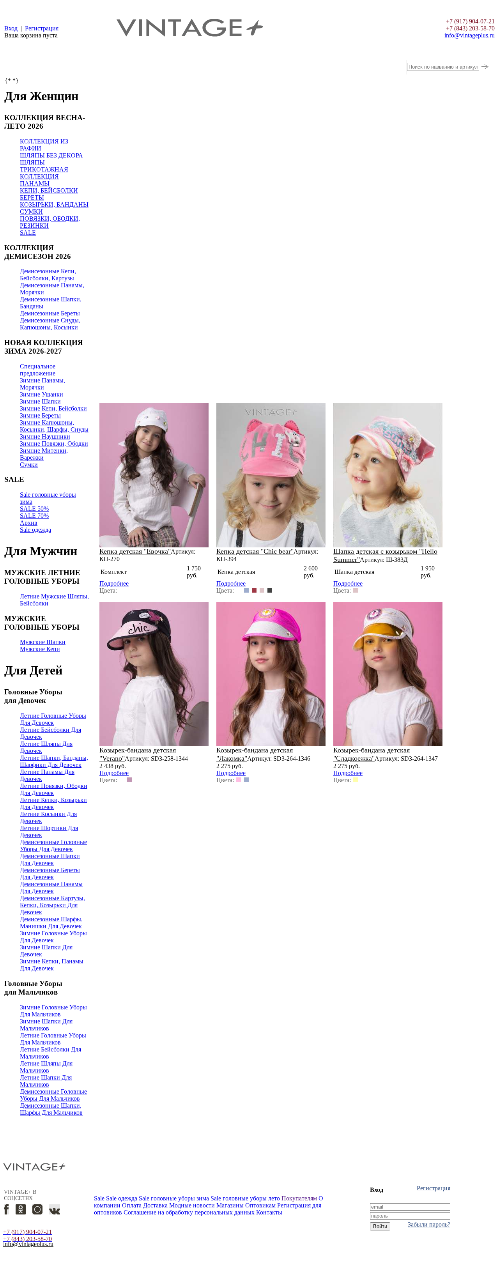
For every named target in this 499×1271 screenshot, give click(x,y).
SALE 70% (34, 515)
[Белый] (121, 590)
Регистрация (433, 1188)
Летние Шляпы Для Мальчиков (46, 1067)
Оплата (132, 1205)
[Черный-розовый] (129, 779)
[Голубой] (246, 590)
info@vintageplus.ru (28, 1244)
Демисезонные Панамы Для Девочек (51, 887)
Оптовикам (260, 1205)
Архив (28, 522)
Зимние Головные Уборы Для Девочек (53, 937)
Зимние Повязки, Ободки (54, 443)
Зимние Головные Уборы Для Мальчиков (53, 1011)
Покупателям (299, 1198)
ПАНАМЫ (35, 183)
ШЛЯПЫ (32, 162)
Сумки (29, 464)
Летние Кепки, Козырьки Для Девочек (53, 803)
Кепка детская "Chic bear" (255, 551)
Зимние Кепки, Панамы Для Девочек (51, 965)
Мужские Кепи (40, 649)
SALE (28, 232)
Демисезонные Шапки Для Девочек (50, 859)
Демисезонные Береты (50, 313)
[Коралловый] (254, 590)
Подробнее (114, 583)
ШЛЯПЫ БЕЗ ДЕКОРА (51, 155)
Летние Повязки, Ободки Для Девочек (53, 789)
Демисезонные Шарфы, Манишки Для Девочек (51, 922)
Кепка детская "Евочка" (135, 551)
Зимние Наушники (45, 436)
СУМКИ (31, 211)
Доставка (155, 1205)
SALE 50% (34, 508)
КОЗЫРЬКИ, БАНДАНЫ (54, 204)
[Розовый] (262, 590)
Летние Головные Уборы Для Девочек (53, 719)
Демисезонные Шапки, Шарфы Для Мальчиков (51, 1109)
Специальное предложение (37, 370)
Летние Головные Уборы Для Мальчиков (53, 1039)
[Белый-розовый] (238, 779)
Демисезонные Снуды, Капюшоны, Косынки (50, 324)
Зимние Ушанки (41, 394)
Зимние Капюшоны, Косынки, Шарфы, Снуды (54, 426)
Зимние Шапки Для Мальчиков (46, 1025)
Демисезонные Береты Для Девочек (50, 873)
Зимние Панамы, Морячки (42, 384)
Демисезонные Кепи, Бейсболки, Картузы (48, 274)
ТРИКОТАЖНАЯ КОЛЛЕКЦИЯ (44, 173)
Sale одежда (35, 529)
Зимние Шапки (40, 401)
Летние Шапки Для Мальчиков (46, 1081)
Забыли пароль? (429, 1224)
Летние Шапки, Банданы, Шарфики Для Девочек (54, 761)
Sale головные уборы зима (174, 1198)
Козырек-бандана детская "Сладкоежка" (371, 754)
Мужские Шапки (42, 642)
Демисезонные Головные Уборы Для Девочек (53, 845)
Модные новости (192, 1205)
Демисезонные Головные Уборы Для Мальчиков (53, 1095)
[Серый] (269, 590)
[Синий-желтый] (121, 779)
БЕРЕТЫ (32, 197)
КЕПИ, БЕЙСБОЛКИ (49, 190)
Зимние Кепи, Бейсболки (53, 408)
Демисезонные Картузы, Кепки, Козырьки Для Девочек (52, 905)
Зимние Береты (40, 415)
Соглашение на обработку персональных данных (189, 1212)
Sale (99, 1198)
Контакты (269, 1212)
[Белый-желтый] (355, 779)
